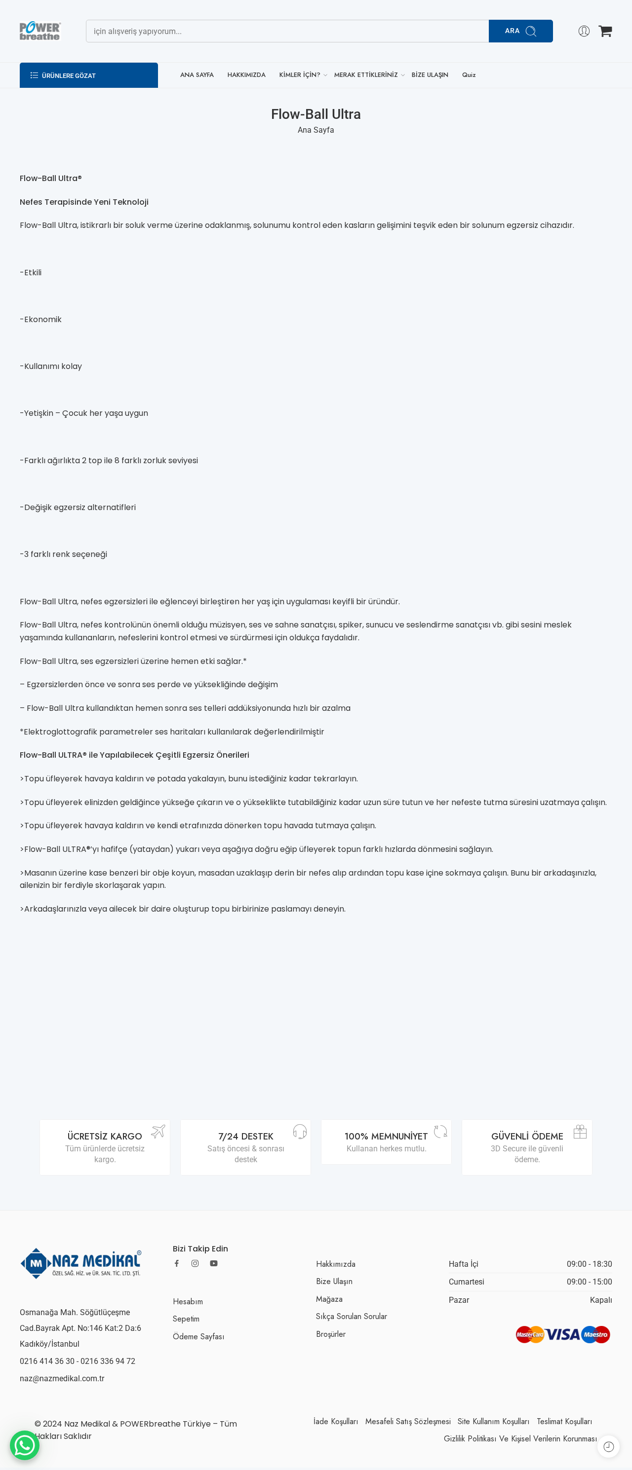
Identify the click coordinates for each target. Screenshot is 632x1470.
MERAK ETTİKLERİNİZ (366, 74)
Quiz (469, 74)
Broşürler (331, 1334)
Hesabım (188, 1301)
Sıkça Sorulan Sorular (351, 1316)
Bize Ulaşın (334, 1281)
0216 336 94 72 (107, 1361)
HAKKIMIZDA (247, 74)
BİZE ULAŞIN (430, 74)
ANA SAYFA (197, 74)
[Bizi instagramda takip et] (195, 1263)
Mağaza (329, 1299)
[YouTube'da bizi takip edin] (213, 1263)
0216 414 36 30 (47, 1361)
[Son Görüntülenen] (608, 1446)
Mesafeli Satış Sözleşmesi (408, 1421)
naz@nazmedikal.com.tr (62, 1378)
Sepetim (186, 1318)
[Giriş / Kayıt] (584, 31)
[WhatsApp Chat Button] (25, 1445)
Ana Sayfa (316, 130)
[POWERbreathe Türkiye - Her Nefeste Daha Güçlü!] (40, 31)
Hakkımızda (336, 1264)
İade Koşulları (336, 1421)
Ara (512, 31)
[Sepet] (605, 31)
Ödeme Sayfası (199, 1336)
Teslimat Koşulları (564, 1421)
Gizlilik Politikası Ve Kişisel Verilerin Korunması (520, 1438)
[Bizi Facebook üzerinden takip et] (177, 1263)
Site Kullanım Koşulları (494, 1421)
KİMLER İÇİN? (299, 74)
